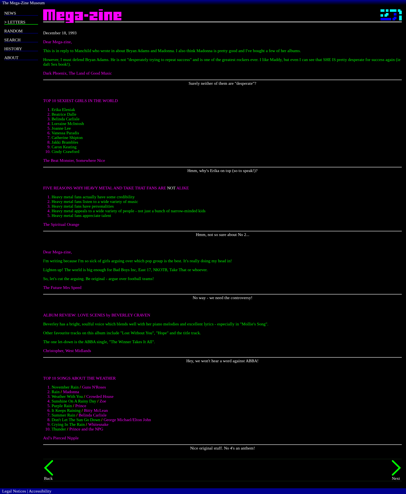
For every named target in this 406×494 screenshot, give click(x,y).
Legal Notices (14, 491)
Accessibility (40, 491)
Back (48, 478)
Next (396, 478)
